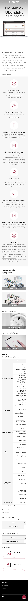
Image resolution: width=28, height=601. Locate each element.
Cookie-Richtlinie (5, 585)
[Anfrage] (24, 597)
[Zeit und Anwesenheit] (14, 314)
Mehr (14, 557)
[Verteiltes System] (14, 292)
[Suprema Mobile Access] (14, 335)
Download (14, 569)
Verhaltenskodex (5, 591)
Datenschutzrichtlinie (6, 582)
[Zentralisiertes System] (14, 275)
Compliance (4, 588)
